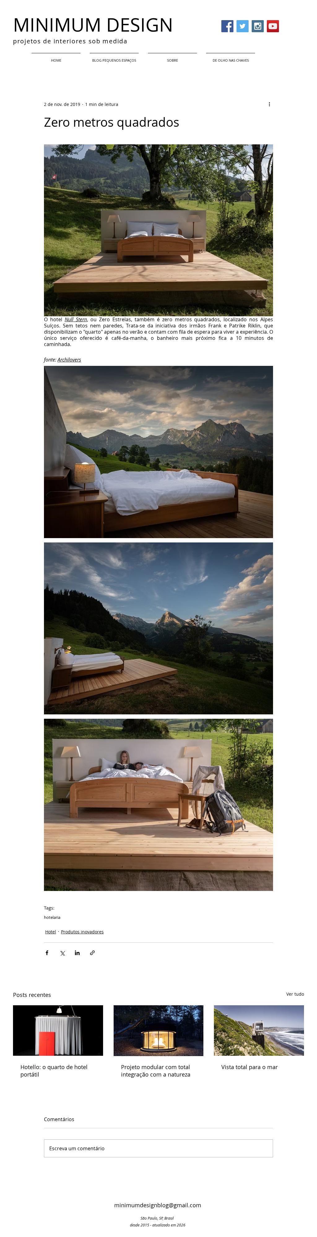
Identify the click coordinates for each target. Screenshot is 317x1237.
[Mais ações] (269, 104)
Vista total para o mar (249, 1067)
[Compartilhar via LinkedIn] (77, 953)
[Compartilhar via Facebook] (47, 953)
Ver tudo (295, 994)
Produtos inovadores (82, 932)
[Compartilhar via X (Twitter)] (62, 953)
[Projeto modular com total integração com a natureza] (159, 1030)
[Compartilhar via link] (92, 953)
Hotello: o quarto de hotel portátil (54, 1070)
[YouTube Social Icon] (273, 26)
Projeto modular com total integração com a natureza (155, 1070)
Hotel (50, 932)
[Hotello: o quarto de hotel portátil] (58, 1030)
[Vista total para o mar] (259, 1030)
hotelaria (52, 917)
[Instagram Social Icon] (258, 26)
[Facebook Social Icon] (227, 26)
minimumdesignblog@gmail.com (157, 1205)
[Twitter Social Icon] (243, 26)
